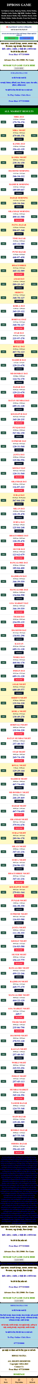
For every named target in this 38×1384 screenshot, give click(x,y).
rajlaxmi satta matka (11, 1203)
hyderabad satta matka (16, 1205)
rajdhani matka (21, 1171)
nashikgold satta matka (8, 1213)
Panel (34, 122)
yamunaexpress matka (11, 1169)
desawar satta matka (11, 1191)
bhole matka (5, 1177)
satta (22, 1215)
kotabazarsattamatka (14, 1215)
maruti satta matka (30, 1187)
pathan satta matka (18, 1187)
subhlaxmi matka (24, 1159)
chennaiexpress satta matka (12, 1197)
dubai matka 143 (11, 1219)
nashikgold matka (19, 1179)
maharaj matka (23, 1161)
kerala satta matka (30, 1181)
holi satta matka (10, 1201)
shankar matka (15, 1157)
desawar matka (15, 1163)
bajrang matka (22, 1177)
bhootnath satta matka (27, 1197)
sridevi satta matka (20, 1183)
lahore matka (23, 1169)
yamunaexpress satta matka (9, 1199)
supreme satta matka (30, 1205)
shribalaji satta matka (6, 1185)
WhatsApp (11, 38)
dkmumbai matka (7, 1179)
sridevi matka (24, 1157)
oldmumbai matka (7, 1181)
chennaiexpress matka (23, 1167)
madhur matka (32, 1161)
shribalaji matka (6, 1159)
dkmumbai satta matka (27, 1211)
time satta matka (7, 1187)
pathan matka (5, 1161)
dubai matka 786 (22, 1219)
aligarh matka (16, 1173)
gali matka (15, 1159)
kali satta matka (31, 1183)
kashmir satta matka (14, 1211)
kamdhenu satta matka (22, 1207)
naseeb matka (28, 1263)
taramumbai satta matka (16, 1193)
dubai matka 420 (27, 1217)
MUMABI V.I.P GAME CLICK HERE (19, 66)
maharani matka (6, 1163)
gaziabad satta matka (14, 1195)
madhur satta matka (21, 1189)
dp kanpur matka (21, 1223)
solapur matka (25, 1163)
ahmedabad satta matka (8, 1207)
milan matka (31, 1169)
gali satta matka (18, 1185)
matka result (11, 1221)
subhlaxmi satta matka (31, 1185)
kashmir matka (32, 1177)
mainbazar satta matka (22, 1213)
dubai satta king (29, 1215)
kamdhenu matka (22, 1175)
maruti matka (14, 1161)
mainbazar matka (30, 1179)
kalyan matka (13, 1177)
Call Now (26, 38)
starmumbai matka (6, 1173)
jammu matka (32, 1175)
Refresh (19, 126)
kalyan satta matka (22, 1209)
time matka (33, 1159)
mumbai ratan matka (15, 1263)
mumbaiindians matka (24, 1165)
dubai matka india (15, 1217)
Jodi (3, 122)
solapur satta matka (24, 1191)
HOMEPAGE (19, 1374)
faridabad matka (11, 1167)
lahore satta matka (24, 1199)
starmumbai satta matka (25, 1203)
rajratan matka (11, 1171)
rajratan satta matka (22, 1201)
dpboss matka (20, 1221)
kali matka (32, 1157)
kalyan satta (28, 1221)
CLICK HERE (19, 68)
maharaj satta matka (8, 1189)
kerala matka (6, 1157)
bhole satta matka (11, 1209)
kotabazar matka (19, 1181)
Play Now (19, 220)
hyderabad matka (27, 1173)
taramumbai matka (11, 1165)
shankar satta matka (8, 1183)
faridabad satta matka (27, 1195)
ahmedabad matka (11, 1175)
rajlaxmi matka (30, 1171)
